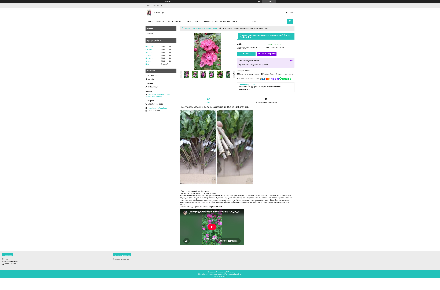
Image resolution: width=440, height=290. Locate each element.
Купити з (264, 54)
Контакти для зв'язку (121, 259)
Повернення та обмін (10, 261)
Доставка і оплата (9, 264)
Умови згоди (225, 21)
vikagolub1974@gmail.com (157, 108)
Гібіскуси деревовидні (208, 28)
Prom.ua (231, 272)
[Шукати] (290, 21)
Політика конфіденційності (233, 274)
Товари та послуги (163, 21)
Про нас (178, 21)
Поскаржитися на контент (216, 274)
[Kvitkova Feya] (149, 13)
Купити (247, 54)
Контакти (149, 34)
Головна (150, 21)
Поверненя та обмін (209, 21)
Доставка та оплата (191, 21)
